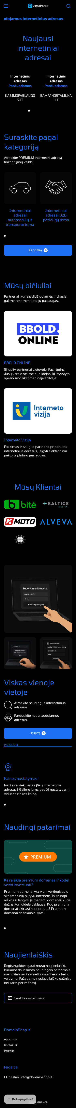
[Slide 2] (32, 111)
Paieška (9, 1050)
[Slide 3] (36, 111)
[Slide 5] (43, 111)
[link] (38, 599)
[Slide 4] (40, 111)
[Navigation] (6, 6)
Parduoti (11, 744)
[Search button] (68, 6)
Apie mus (10, 1039)
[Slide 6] (47, 111)
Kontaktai (10, 1045)
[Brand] (20, 504)
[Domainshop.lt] (38, 6)
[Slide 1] (29, 111)
